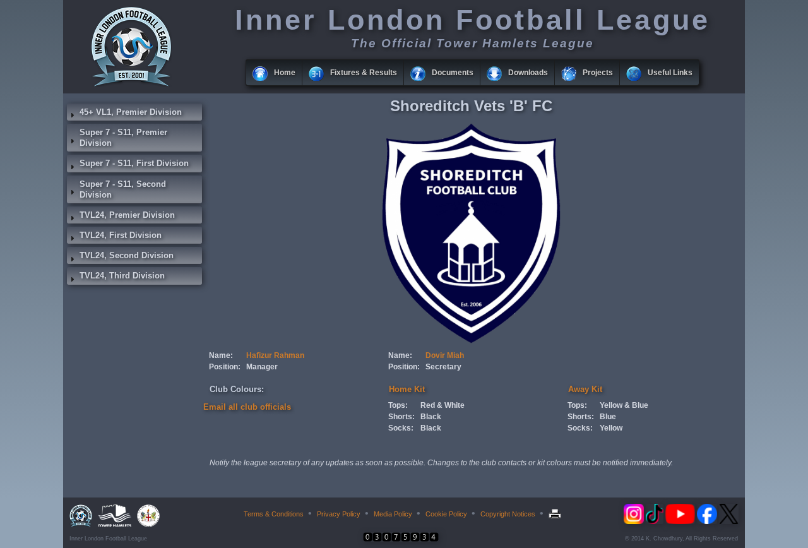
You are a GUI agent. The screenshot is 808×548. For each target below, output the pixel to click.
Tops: (398, 405)
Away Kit (585, 389)
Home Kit (407, 389)
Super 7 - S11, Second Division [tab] (123, 189)
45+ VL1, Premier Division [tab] (131, 112)
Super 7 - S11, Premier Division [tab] (123, 138)
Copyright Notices (507, 514)
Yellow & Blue (624, 405)
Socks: (400, 428)
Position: (225, 366)
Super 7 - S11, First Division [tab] (134, 163)
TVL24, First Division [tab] (121, 235)
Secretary (443, 366)
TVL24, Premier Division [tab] (127, 215)
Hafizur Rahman (275, 355)
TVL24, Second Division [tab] (127, 255)
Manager (262, 366)
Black (430, 416)
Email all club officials (247, 407)
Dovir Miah (444, 355)
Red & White (442, 405)
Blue (608, 416)
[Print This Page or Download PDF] (556, 514)
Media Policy (393, 514)
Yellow (611, 428)
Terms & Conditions (274, 514)
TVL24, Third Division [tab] (122, 275)
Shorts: (401, 416)
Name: (221, 355)
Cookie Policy (446, 514)
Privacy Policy (338, 514)
